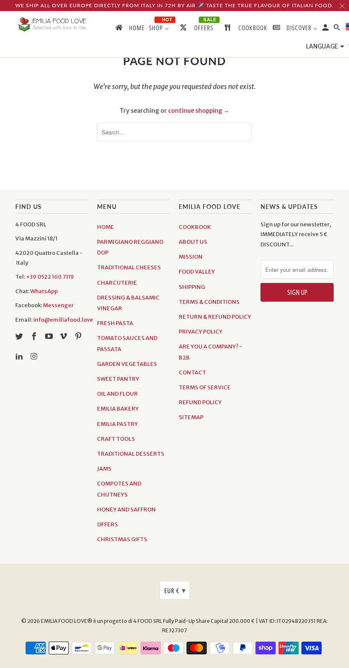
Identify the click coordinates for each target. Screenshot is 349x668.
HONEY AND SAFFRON (126, 509)
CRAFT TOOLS (116, 438)
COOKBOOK (195, 227)
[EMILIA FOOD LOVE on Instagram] (35, 356)
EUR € (175, 590)
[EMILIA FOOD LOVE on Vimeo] (64, 336)
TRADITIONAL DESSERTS (130, 453)
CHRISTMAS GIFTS (122, 539)
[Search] (337, 29)
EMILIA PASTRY (117, 424)
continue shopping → (198, 110)
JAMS (104, 468)
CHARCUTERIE (117, 282)
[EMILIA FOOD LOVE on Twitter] (20, 336)
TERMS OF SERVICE (205, 387)
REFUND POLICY (200, 402)
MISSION (191, 256)
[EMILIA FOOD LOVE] (52, 24)
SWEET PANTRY (118, 379)
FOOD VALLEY (197, 271)
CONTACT (192, 372)
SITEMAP (191, 417)
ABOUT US (193, 242)
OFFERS (107, 524)
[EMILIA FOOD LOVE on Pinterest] (79, 336)
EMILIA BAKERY (118, 408)
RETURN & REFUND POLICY (215, 316)
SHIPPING (192, 287)
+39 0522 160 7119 (50, 276)
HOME (105, 227)
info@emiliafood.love (63, 319)
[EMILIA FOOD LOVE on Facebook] (35, 336)
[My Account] (326, 29)
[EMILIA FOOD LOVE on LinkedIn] (20, 356)
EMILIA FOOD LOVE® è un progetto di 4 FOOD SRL (102, 621)
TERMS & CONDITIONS (209, 301)
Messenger (58, 305)
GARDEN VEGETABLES (127, 364)
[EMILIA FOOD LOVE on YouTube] (49, 336)
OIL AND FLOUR (117, 393)
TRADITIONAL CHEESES (129, 267)
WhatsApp (44, 291)
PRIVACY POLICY (201, 331)
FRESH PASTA (115, 323)
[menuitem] (129, 29)
